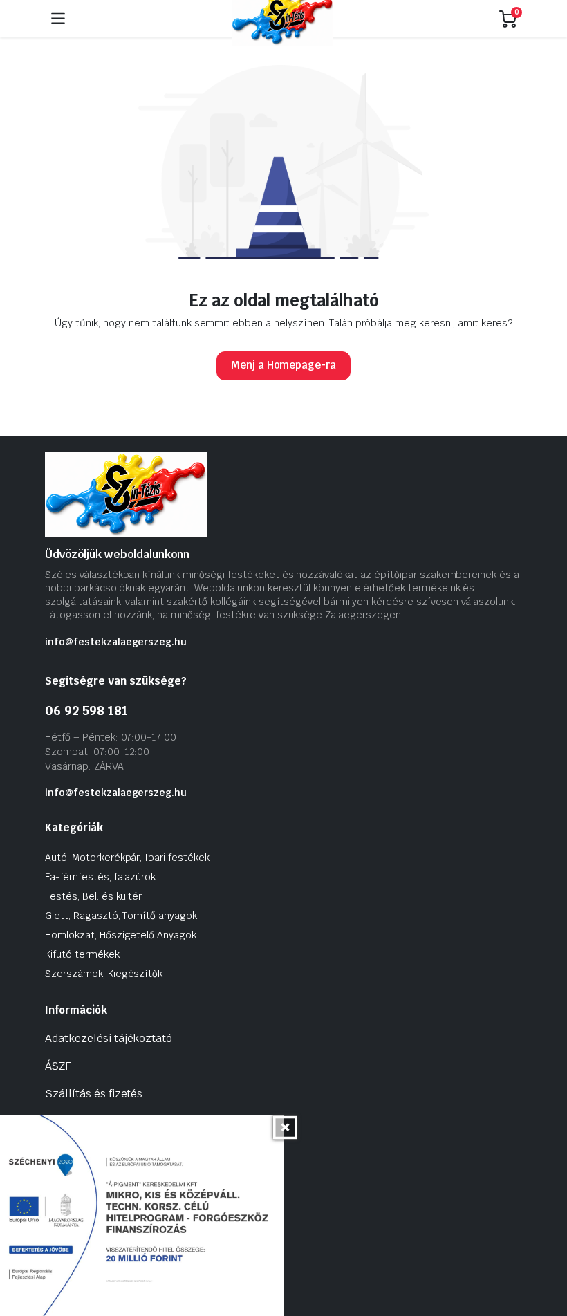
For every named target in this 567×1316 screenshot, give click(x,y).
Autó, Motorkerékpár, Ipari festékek (127, 857)
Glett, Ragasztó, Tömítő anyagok (121, 915)
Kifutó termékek (82, 954)
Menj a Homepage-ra (283, 364)
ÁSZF (58, 1066)
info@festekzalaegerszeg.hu (116, 642)
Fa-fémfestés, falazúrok (100, 877)
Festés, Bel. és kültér (93, 896)
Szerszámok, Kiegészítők (103, 973)
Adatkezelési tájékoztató (108, 1038)
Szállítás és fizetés (93, 1093)
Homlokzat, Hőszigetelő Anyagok (120, 935)
